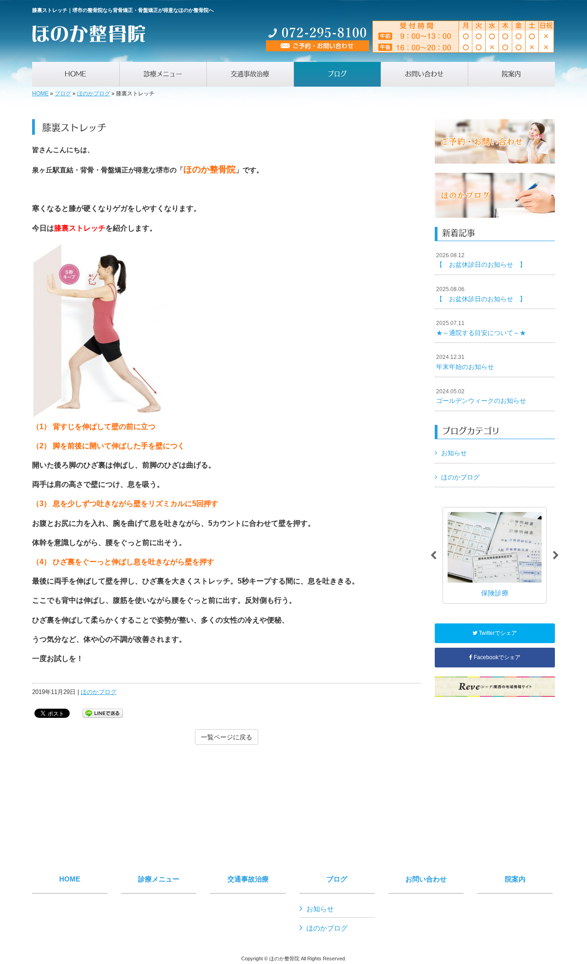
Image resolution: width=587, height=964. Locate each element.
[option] (494, 555)
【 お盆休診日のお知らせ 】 (481, 260)
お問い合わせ (426, 879)
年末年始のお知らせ (465, 362)
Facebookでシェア (496, 657)
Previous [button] (433, 555)
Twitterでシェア (497, 633)
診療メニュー (158, 879)
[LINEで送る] (103, 712)
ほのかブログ (93, 93)
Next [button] (555, 555)
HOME (40, 93)
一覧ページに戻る (226, 737)
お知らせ (454, 453)
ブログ (63, 93)
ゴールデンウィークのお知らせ (481, 396)
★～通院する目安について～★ (481, 328)
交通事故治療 (248, 879)
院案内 (515, 879)
